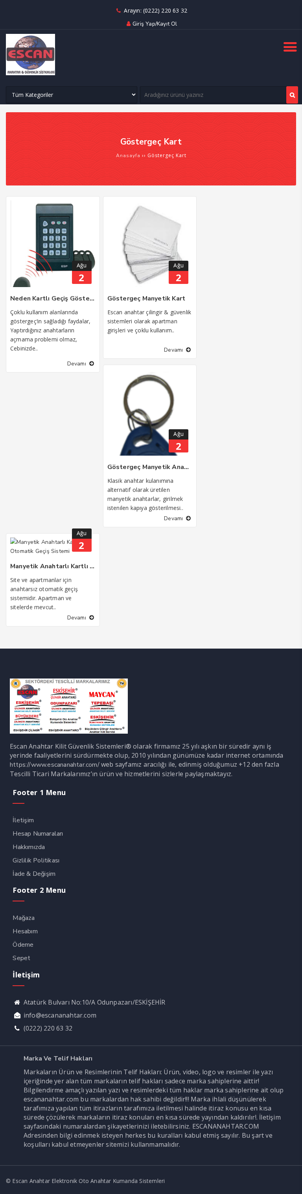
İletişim (23, 820)
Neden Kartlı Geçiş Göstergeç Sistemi (69, 298)
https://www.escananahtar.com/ (54, 764)
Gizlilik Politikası (36, 860)
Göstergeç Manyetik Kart (146, 298)
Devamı (77, 363)
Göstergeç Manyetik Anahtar (152, 467)
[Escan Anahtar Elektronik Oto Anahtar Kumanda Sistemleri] (30, 73)
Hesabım (25, 931)
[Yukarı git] (288, 1180)
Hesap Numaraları (38, 833)
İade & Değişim (34, 874)
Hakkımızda (29, 847)
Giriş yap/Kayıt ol (155, 24)
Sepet (21, 958)
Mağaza (24, 918)
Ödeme (23, 944)
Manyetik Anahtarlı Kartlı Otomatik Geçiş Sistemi (87, 566)
